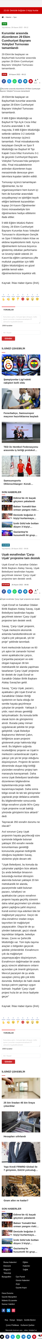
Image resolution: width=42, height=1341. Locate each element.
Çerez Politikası (12, 1325)
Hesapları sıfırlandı (15, 1136)
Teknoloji (7, 1273)
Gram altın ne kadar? (16, 1200)
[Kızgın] (23, 295)
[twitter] (9, 81)
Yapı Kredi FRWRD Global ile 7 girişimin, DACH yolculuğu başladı (20, 1168)
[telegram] (20, 81)
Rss (6, 1320)
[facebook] (4, 81)
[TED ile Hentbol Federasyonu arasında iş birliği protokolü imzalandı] (21, 432)
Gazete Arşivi (21, 1288)
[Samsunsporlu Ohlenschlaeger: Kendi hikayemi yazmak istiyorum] (21, 466)
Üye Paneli (20, 1277)
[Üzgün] (37, 295)
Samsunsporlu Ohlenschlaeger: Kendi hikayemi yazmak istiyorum (20, 482)
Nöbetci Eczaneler (9, 1300)
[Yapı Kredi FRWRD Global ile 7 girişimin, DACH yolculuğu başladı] (21, 1152)
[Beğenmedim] (18, 295)
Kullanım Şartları (27, 1325)
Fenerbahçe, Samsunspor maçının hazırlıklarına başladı (21, 415)
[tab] (8, 310)
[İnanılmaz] (32, 295)
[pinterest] (31, 81)
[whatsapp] (14, 81)
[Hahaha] (27, 295)
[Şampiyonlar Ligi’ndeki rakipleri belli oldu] (21, 365)
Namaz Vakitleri (8, 1304)
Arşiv (18, 1284)
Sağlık (25, 1270)
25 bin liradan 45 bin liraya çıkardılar (19, 1104)
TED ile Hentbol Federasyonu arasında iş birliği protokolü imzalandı (21, 448)
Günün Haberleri (23, 1280)
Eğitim (25, 1262)
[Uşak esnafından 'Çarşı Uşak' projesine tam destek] (20, 599)
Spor (15, 17)
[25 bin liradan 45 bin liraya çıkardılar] (21, 1088)
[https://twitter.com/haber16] (8, 1310)
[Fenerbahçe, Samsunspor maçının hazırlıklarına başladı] (21, 398)
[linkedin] (25, 81)
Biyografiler (6, 1277)
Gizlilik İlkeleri (30, 1320)
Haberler (8, 17)
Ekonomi (7, 1266)
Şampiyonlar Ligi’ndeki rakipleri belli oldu (17, 381)
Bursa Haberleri (10, 1262)
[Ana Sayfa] (3, 17)
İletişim (20, 1320)
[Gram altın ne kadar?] (21, 1186)
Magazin (7, 1270)
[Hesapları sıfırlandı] (21, 1121)
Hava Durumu (7, 1293)
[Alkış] (8, 295)
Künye (12, 1320)
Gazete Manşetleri (9, 1297)
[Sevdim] (13, 295)
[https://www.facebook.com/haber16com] (3, 1310)
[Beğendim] (3, 295)
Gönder (8, 338)
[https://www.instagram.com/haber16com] (13, 1310)
